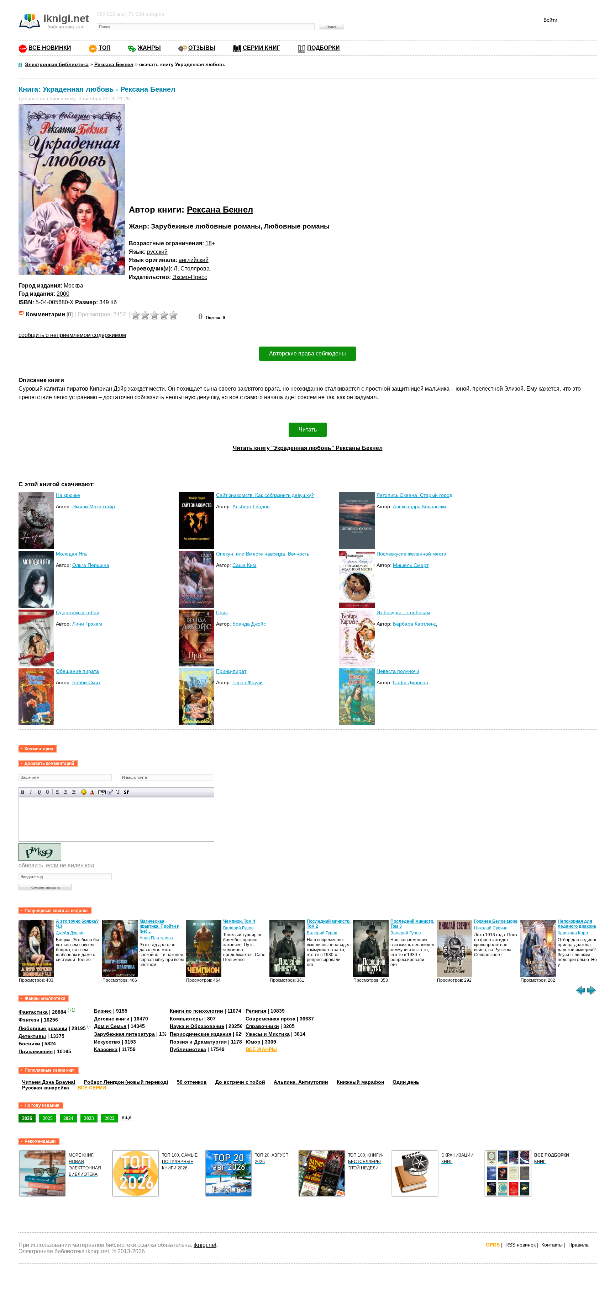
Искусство (107, 1042)
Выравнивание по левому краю (57, 792)
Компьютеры (186, 1019)
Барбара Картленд (415, 624)
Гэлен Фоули (247, 682)
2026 (27, 1118)
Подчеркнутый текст (39, 792)
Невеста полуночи (398, 671)
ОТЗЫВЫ (201, 48)
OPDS (493, 1245)
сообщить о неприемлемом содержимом (72, 335)
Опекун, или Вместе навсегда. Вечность (262, 554)
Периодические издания (200, 1034)
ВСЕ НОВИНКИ (49, 48)
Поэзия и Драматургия (198, 1042)
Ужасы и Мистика (268, 1034)
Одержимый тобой (77, 612)
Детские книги (112, 1019)
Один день (406, 1082)
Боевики (29, 1043)
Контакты (552, 1245)
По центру (66, 792)
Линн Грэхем (87, 624)
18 (208, 243)
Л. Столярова (192, 269)
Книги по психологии (196, 1011)
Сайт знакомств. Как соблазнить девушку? (265, 495)
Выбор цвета (92, 792)
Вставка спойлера (126, 792)
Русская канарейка (45, 1087)
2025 (48, 1118)
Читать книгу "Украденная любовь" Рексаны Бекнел (308, 448)
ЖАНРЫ (149, 48)
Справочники (262, 1026)
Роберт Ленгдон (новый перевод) (126, 1082)
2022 (110, 1118)
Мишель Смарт (411, 565)
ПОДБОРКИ (323, 48)
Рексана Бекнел (220, 209)
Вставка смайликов (84, 792)
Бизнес (103, 1011)
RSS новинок (520, 1245)
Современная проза (270, 1019)
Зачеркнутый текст (47, 792)
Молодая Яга (71, 554)
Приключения (36, 1051)
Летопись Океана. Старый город (414, 495)
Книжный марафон (360, 1082)
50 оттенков (192, 1082)
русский (157, 252)
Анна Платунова (156, 938)
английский (194, 260)
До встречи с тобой (240, 1082)
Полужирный (23, 792)
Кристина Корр (573, 933)
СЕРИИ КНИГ (261, 48)
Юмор (253, 1042)
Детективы (32, 1036)
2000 (63, 294)
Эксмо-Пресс (189, 277)
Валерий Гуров (238, 928)
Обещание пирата (77, 671)
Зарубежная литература (124, 1034)
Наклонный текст (31, 792)
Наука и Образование (197, 1026)
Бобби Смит (86, 682)
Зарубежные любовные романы (206, 226)
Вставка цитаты (110, 792)
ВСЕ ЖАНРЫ (261, 1049)
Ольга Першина (90, 565)
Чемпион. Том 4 (239, 921)
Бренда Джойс (249, 624)
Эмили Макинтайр (93, 506)
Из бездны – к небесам (403, 612)
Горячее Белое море (495, 921)
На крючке (68, 495)
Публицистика (188, 1049)
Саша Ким (244, 565)
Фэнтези (29, 1020)
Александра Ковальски (419, 506)
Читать (308, 430)
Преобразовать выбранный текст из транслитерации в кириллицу (118, 792)
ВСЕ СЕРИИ (92, 1087)
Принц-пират (231, 671)
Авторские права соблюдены (307, 353)
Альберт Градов (250, 506)
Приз (221, 612)
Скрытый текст (102, 792)
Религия (256, 1011)
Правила (578, 1245)
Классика (105, 1049)
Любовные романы (297, 226)
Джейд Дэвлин (70, 933)
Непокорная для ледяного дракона (577, 924)
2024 (68, 1118)
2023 (89, 1118)
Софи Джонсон (410, 682)
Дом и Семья (110, 1026)
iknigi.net (205, 1245)
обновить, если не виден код (56, 865)
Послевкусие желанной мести (411, 554)
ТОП (105, 48)
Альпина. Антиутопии (301, 1082)
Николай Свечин (491, 928)
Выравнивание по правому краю (74, 792)
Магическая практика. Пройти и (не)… (159, 926)
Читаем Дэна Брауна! (48, 1082)
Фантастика (33, 1012)
